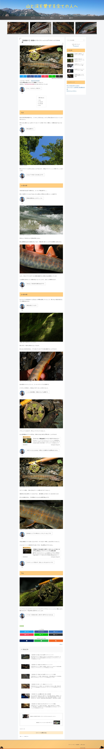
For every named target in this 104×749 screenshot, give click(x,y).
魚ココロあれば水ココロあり (73, 85)
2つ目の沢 (41, 103)
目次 (40, 97)
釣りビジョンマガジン (71, 91)
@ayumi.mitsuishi (35, 80)
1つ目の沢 (41, 101)
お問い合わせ (82, 744)
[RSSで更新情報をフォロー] (56, 640)
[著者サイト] (27, 640)
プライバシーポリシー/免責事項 (73, 744)
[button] (84, 40)
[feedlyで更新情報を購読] (41, 640)
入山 (40, 100)
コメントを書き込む (41, 732)
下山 (40, 105)
